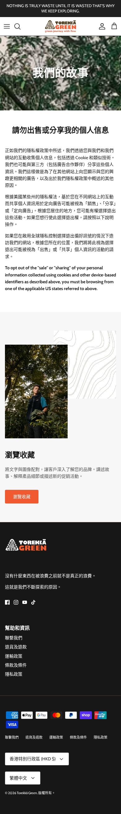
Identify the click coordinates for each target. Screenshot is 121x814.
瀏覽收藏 (21, 496)
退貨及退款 (16, 647)
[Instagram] (16, 602)
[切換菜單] (7, 26)
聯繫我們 (13, 638)
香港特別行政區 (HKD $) (33, 759)
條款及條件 (16, 665)
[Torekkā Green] (60, 26)
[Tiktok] (33, 602)
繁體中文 (18, 778)
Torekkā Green (27, 793)
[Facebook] (7, 602)
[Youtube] (24, 602)
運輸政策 (13, 656)
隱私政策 (13, 674)
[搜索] (20, 26)
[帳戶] (100, 26)
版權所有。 (46, 793)
